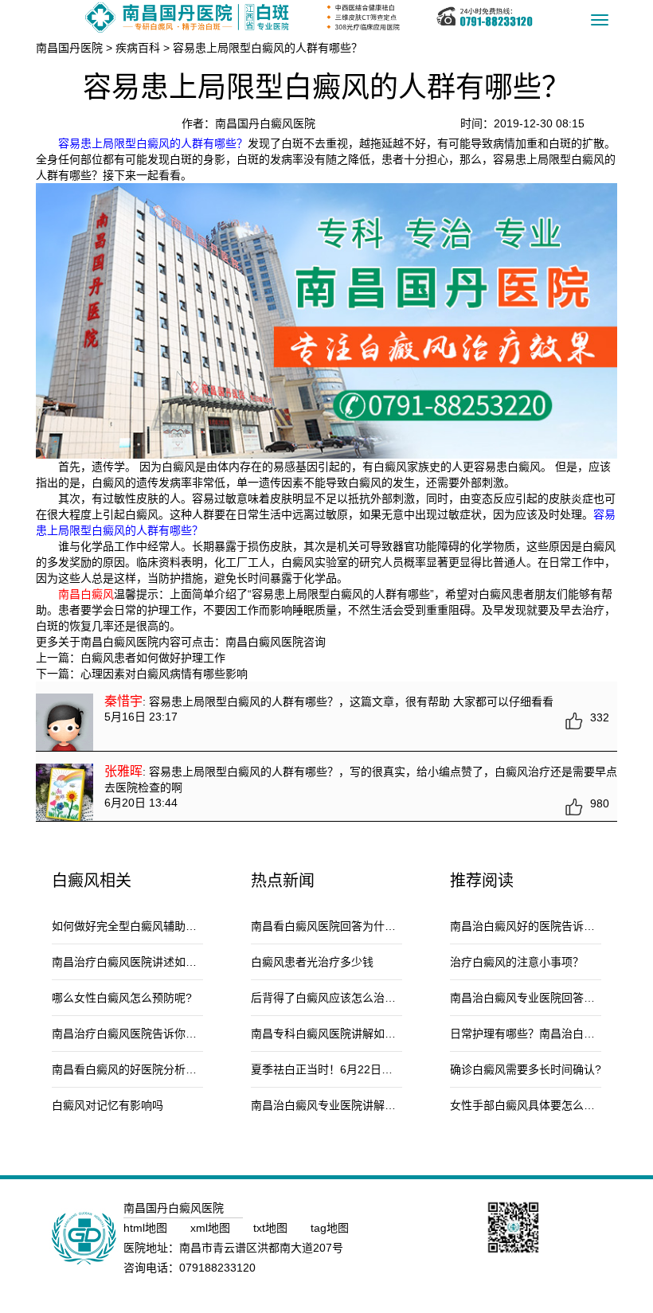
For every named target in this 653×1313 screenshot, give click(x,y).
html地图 (146, 1227)
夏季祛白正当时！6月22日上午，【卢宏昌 (352, 1069)
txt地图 (272, 1227)
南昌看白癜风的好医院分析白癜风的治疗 (152, 1069)
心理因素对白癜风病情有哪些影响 (164, 673)
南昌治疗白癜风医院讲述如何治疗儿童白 (152, 961)
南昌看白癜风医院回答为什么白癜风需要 (351, 926)
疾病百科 (137, 47)
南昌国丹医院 (69, 47)
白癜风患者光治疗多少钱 (312, 961)
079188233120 (217, 1267)
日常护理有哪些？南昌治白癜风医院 (539, 1033)
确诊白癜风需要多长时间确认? (525, 1069)
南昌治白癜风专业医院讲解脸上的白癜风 (351, 1105)
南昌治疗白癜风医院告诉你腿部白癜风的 (152, 1033)
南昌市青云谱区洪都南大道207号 (261, 1247)
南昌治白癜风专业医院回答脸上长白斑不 (550, 997)
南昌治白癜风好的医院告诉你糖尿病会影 (550, 926)
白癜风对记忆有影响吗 (107, 1105)
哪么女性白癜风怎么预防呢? (122, 997)
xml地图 (211, 1227)
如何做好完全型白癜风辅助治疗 (130, 926)
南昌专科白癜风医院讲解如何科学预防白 (351, 1033)
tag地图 (330, 1227)
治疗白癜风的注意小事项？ (517, 961)
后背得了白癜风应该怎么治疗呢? (332, 997)
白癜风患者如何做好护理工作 (152, 657)
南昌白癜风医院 (264, 641)
